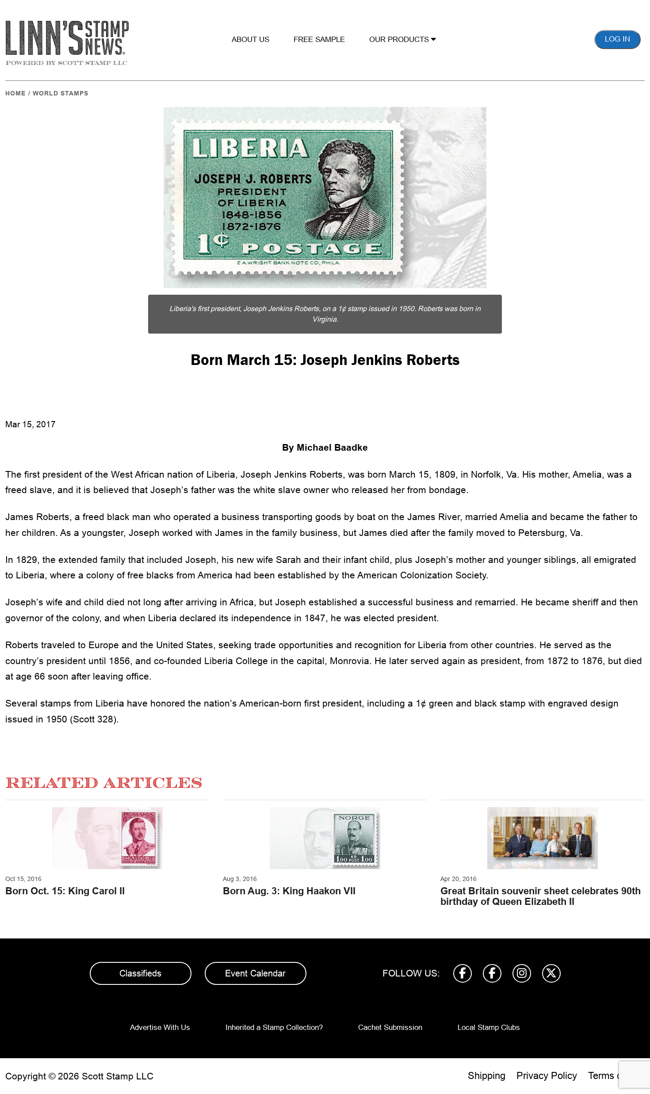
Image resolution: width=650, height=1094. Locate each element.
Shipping (486, 1075)
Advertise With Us (160, 1027)
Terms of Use (616, 1075)
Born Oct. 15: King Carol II (65, 890)
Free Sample (319, 39)
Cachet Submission (390, 1027)
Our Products (400, 39)
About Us (250, 39)
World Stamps (60, 93)
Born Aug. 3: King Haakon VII (289, 890)
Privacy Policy (546, 1075)
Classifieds (140, 973)
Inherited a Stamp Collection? (274, 1027)
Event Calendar (255, 973)
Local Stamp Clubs (489, 1027)
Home (15, 93)
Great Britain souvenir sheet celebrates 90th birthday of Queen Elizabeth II (540, 896)
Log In (617, 39)
